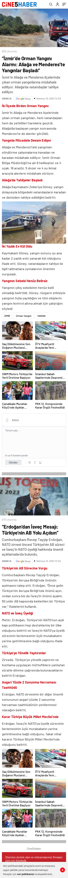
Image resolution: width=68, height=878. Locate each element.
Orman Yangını (23, 315)
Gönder (13, 462)
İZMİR (7, 315)
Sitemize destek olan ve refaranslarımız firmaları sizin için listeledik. (34, 858)
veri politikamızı (25, 874)
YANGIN (41, 315)
